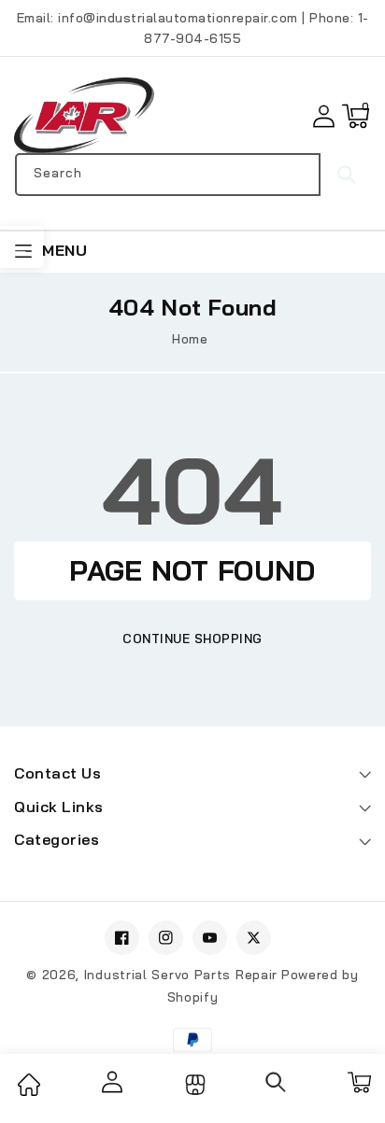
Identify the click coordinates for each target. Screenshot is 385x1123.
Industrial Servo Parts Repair (181, 974)
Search (345, 174)
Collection (193, 1085)
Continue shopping (192, 638)
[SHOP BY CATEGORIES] (22, 247)
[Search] (277, 1088)
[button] (355, 117)
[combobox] (168, 174)
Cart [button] (358, 1082)
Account (110, 1082)
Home (189, 338)
